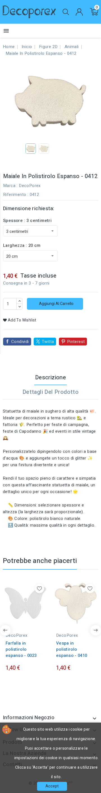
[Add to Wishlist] (39, 588)
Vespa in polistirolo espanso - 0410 (71, 649)
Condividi (20, 341)
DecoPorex (30, 186)
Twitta (48, 341)
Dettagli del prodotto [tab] (50, 392)
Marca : (10, 186)
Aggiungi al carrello (56, 304)
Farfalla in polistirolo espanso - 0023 (21, 649)
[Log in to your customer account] (79, 12)
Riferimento (14, 194)
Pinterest (76, 341)
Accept (52, 786)
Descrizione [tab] (50, 377)
